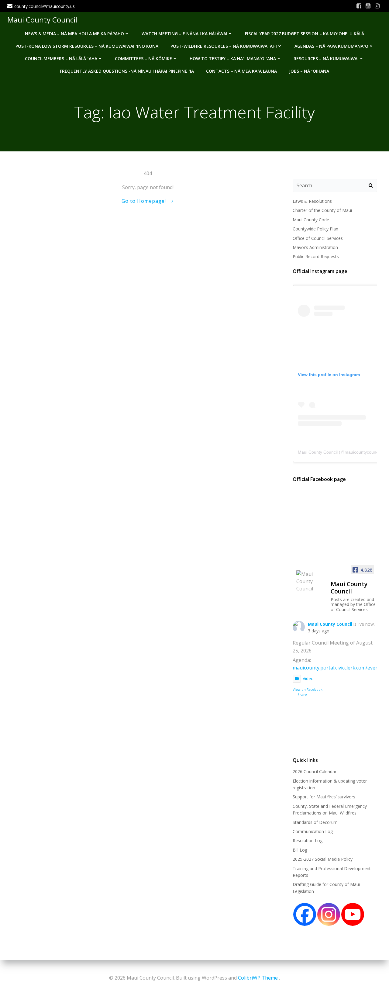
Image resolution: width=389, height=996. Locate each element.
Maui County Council (42, 20)
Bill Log (300, 850)
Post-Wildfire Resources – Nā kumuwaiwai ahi (223, 46)
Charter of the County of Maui (322, 210)
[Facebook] (304, 914)
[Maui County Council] (311, 581)
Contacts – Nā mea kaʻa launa (241, 71)
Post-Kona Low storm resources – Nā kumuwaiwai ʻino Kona (86, 46)
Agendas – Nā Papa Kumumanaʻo (331, 46)
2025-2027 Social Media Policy (323, 859)
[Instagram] (328, 914)
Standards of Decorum (315, 822)
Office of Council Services (318, 238)
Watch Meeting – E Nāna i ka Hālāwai (184, 33)
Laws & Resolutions (312, 201)
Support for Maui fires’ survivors (324, 797)
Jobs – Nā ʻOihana (309, 71)
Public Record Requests (316, 256)
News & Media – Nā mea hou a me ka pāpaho (74, 33)
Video (308, 678)
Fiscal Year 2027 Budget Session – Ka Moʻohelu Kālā (304, 33)
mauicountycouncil (362, 452)
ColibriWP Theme (258, 977)
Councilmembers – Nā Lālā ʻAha (61, 58)
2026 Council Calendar (314, 771)
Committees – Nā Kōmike (143, 58)
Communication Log (313, 831)
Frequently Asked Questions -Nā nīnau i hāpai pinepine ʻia (127, 71)
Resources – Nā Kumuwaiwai (326, 58)
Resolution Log (307, 840)
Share (302, 694)
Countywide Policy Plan (315, 229)
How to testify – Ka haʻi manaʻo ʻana (233, 58)
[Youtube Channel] (352, 914)
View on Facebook (307, 689)
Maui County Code (311, 220)
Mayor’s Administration (315, 247)
